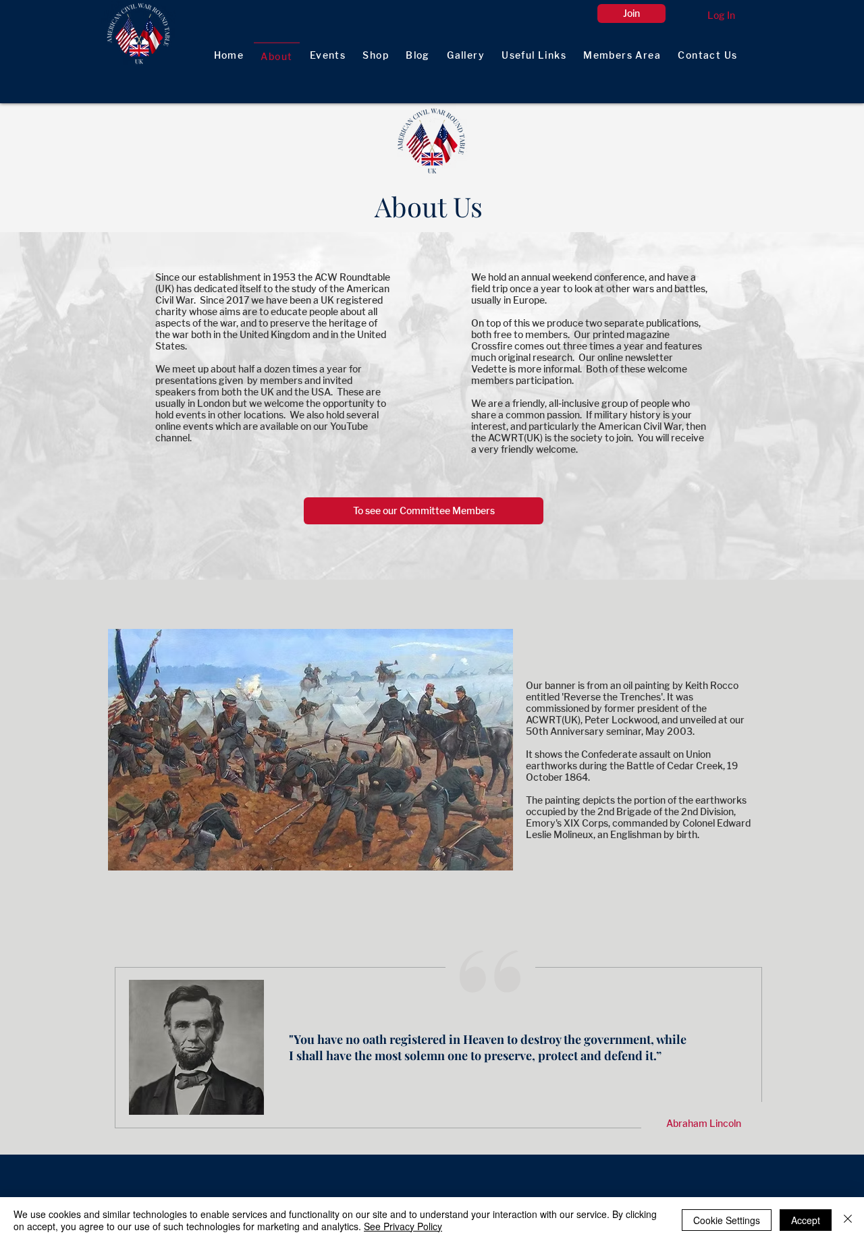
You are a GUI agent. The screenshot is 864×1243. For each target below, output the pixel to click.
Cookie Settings (726, 1220)
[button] (622, 56)
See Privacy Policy (403, 1226)
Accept (805, 1220)
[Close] (848, 1220)
